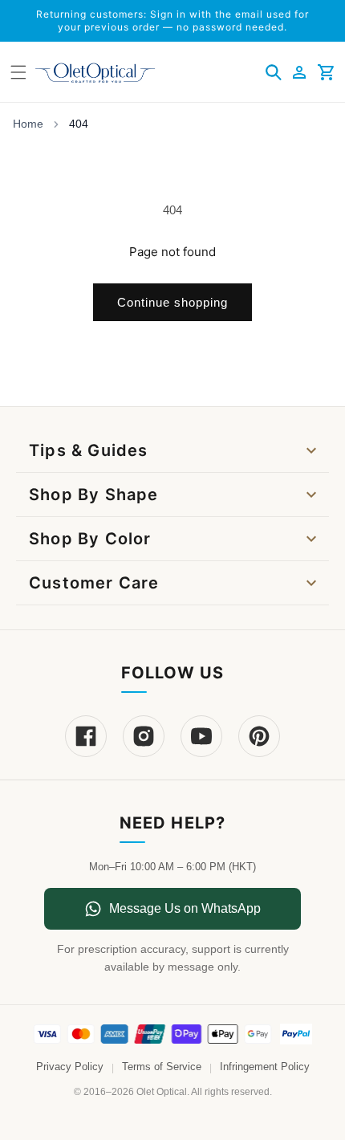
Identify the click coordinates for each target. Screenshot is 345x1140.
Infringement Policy (265, 1067)
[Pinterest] (259, 736)
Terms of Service (161, 1067)
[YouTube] (201, 736)
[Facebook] (86, 736)
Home (28, 123)
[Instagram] (143, 736)
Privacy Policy (70, 1067)
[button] (274, 72)
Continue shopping (172, 302)
